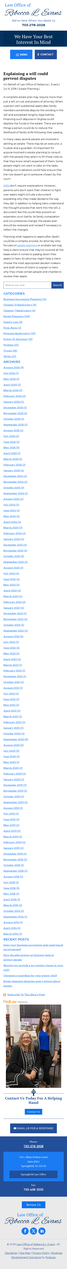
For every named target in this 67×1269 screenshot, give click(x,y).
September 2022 (13, 630)
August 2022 (11, 636)
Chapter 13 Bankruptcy (17, 304)
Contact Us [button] (33, 1111)
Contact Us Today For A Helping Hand (33, 1100)
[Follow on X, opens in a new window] (33, 1231)
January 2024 (11, 539)
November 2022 (13, 619)
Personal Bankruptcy (16, 333)
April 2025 (10, 453)
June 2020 (9, 756)
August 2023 (11, 567)
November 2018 (13, 859)
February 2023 (12, 602)
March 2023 (10, 596)
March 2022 (10, 665)
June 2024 (9, 510)
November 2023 (13, 550)
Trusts (7, 350)
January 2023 (11, 607)
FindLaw (50, 1257)
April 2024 (10, 522)
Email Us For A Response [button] (35, 1128)
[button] (21, 54)
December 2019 (13, 785)
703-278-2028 (33, 25)
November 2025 (13, 413)
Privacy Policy (41, 1253)
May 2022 (9, 653)
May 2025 (9, 447)
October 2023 (11, 556)
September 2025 (13, 424)
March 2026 (11, 390)
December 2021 (13, 676)
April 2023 (10, 590)
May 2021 (9, 705)
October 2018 (11, 865)
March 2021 (10, 716)
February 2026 (12, 396)
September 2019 (13, 802)
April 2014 (10, 928)
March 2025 (10, 459)
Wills (6, 185)
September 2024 (13, 493)
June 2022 (9, 647)
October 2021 (11, 682)
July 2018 (9, 882)
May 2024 (9, 516)
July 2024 (9, 504)
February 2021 (12, 722)
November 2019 (13, 790)
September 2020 (13, 739)
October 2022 (11, 624)
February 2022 (12, 670)
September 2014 (13, 916)
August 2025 (11, 430)
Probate (8, 344)
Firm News (10, 327)
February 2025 (12, 464)
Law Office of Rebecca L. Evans (39, 84)
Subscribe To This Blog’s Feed (26, 994)
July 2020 (9, 750)
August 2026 (11, 367)
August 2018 (11, 876)
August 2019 (11, 808)
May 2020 (9, 762)
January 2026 (11, 401)
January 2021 (11, 727)
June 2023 (9, 579)
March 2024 (11, 527)
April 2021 (10, 710)
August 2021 (11, 687)
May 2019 (9, 825)
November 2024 (13, 481)
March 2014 (10, 933)
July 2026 (9, 373)
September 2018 (13, 870)
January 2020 (11, 779)
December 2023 (13, 544)
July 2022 (9, 642)
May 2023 (9, 584)
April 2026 (10, 384)
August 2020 (11, 745)
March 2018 (10, 905)
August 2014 (11, 922)
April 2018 (10, 899)
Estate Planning (28, 88)
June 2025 (9, 441)
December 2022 (13, 613)
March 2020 (11, 767)
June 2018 (9, 888)
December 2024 (13, 476)
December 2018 (13, 853)
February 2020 (12, 773)
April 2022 (10, 659)
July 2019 (9, 813)
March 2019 (10, 836)
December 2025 (13, 407)
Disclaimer (11, 1253)
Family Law (10, 322)
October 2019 (11, 796)
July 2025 (9, 436)
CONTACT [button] (47, 54)
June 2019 (9, 819)
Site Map (25, 1253)
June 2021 (9, 699)
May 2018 (9, 893)
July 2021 (9, 693)
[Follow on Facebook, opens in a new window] (25, 1231)
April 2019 (10, 830)
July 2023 (9, 573)
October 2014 (11, 911)
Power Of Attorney (15, 339)
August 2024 (11, 499)
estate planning (27, 245)
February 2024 (12, 533)
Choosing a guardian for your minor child (30, 975)
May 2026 (9, 378)
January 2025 (11, 470)
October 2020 (12, 733)
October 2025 (11, 418)
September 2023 (13, 561)
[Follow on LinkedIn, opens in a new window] (41, 1231)
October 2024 (11, 487)
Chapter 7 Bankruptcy (17, 310)
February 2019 (12, 842)
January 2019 (11, 848)
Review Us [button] (33, 1205)
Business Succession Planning (22, 299)
